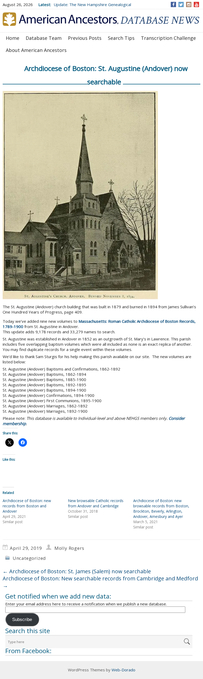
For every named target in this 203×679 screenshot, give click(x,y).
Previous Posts (85, 38)
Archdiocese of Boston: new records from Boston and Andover (27, 506)
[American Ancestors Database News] (101, 20)
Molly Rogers (69, 548)
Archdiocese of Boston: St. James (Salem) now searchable (77, 571)
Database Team (44, 38)
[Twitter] (181, 4)
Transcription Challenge (168, 38)
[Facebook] (173, 4)
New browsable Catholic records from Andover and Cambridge (95, 503)
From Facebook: (28, 650)
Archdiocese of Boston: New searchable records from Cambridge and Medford (100, 582)
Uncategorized (29, 558)
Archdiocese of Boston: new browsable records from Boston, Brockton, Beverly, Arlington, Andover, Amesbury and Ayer (161, 508)
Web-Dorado (123, 669)
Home (12, 38)
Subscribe (22, 619)
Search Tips (121, 38)
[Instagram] (189, 4)
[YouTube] (196, 4)
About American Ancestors (36, 50)
